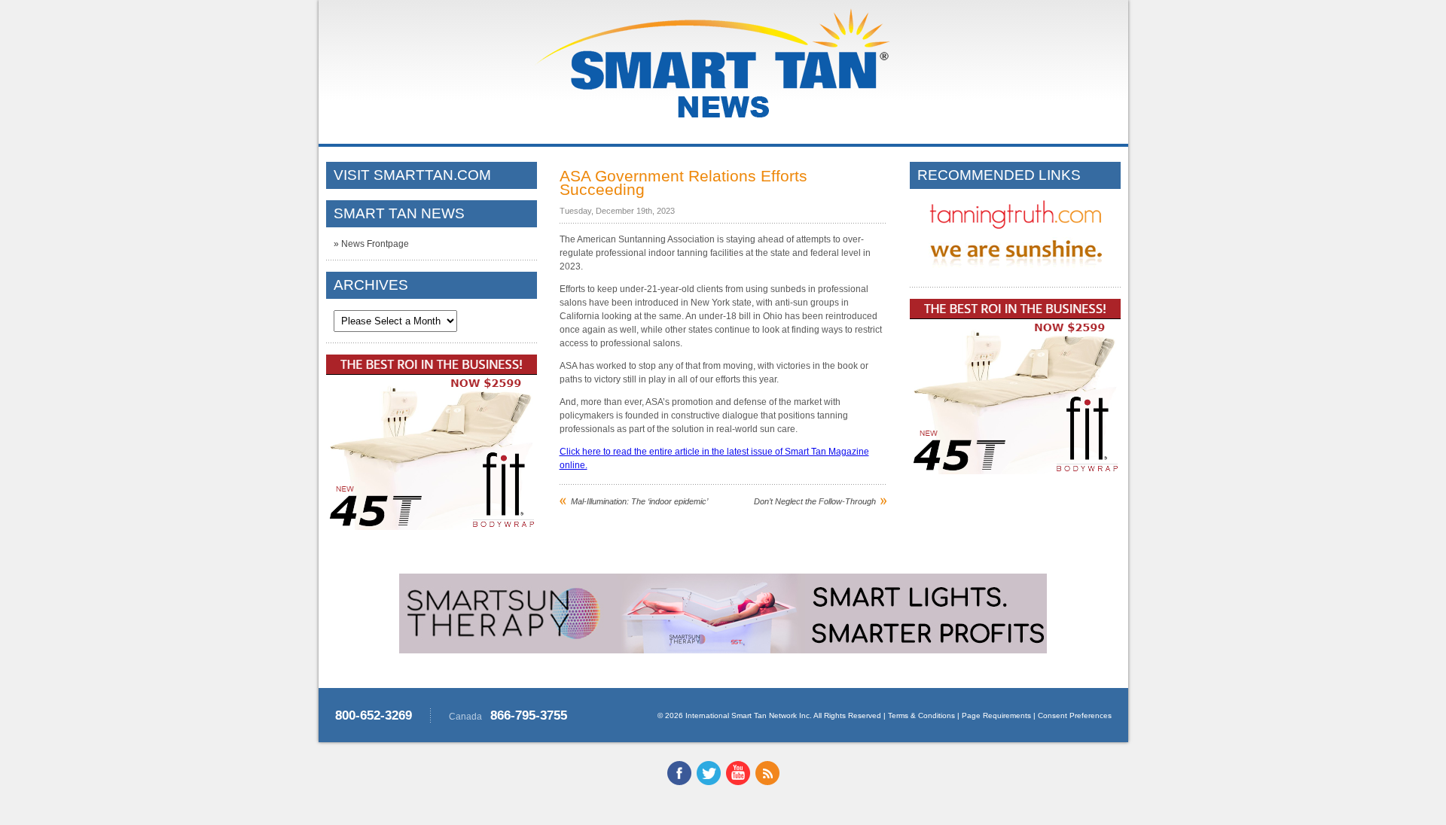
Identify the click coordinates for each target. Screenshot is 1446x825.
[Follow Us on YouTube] (738, 782)
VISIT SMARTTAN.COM (412, 175)
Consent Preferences (1075, 715)
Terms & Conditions (921, 715)
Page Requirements (996, 715)
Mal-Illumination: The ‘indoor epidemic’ (639, 501)
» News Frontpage (371, 244)
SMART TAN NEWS (399, 213)
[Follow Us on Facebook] (679, 782)
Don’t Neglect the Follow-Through (815, 501)
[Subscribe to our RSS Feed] (767, 782)
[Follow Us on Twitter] (708, 782)
